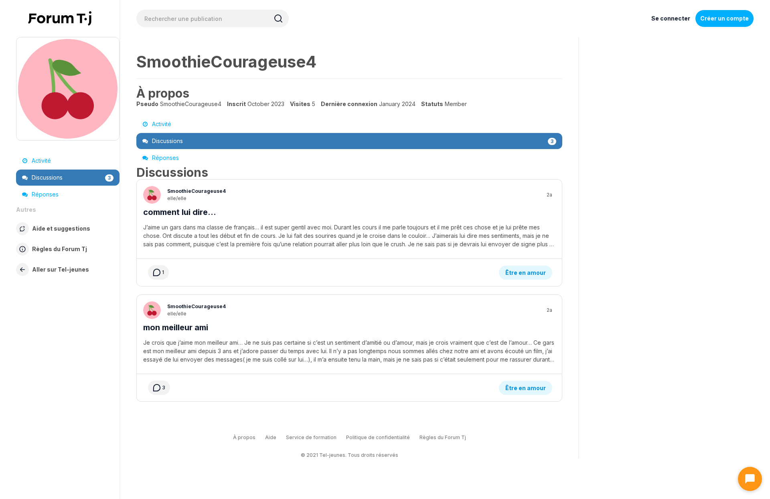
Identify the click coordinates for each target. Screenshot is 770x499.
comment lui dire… (179, 212)
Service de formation (311, 437)
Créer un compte (724, 18)
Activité (40, 160)
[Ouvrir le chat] (750, 479)
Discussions (70, 177)
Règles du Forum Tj (442, 437)
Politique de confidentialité (378, 437)
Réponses (44, 194)
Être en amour (525, 272)
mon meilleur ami (175, 327)
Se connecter (670, 18)
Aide (270, 437)
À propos (244, 437)
